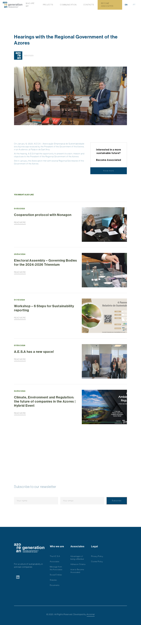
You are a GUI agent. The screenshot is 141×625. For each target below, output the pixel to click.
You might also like (24, 195)
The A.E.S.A (55, 556)
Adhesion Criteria (77, 564)
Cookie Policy (97, 562)
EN (126, 5)
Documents (54, 585)
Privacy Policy (97, 556)
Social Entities (56, 575)
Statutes (53, 580)
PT (134, 5)
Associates (54, 562)
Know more (108, 171)
